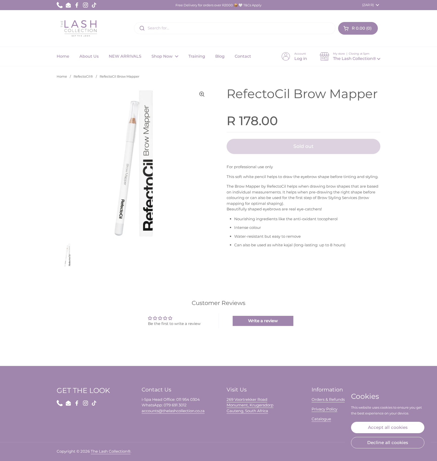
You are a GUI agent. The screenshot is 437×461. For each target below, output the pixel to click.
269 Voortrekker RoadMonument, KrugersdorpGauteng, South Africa (250, 405)
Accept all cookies (388, 427)
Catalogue (321, 418)
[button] (358, 28)
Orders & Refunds (328, 399)
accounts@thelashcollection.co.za (173, 410)
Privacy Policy (324, 409)
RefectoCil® (83, 76)
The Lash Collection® (110, 451)
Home (62, 76)
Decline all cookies (387, 442)
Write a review (263, 320)
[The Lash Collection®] (80, 28)
